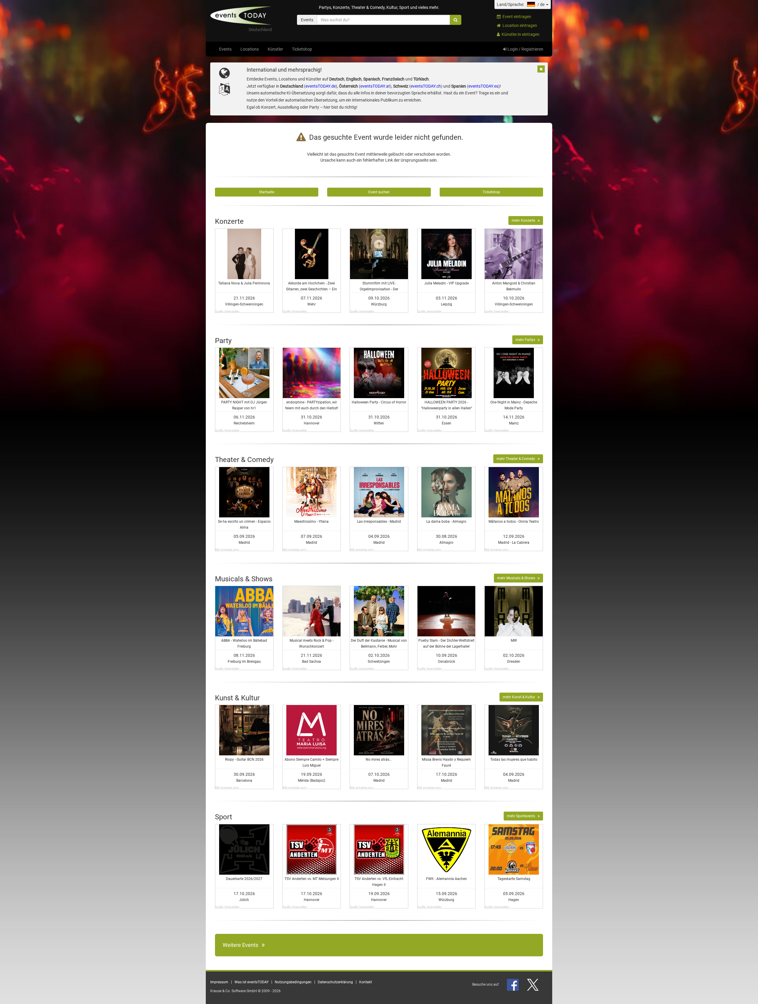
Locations (249, 49)
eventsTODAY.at (375, 86)
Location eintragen (519, 25)
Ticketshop (302, 49)
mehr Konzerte (525, 220)
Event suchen (379, 192)
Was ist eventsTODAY (252, 982)
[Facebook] (513, 984)
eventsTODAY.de (321, 86)
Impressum (219, 982)
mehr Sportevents (522, 816)
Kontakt (365, 982)
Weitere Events (242, 945)
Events (225, 49)
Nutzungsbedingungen (293, 982)
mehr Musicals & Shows (517, 578)
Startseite (266, 192)
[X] (533, 984)
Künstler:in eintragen (519, 34)
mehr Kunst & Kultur (520, 697)
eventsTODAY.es (483, 86)
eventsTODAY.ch (426, 86)
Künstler (275, 49)
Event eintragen (516, 16)
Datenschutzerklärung (335, 982)
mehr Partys (526, 340)
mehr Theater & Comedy (517, 459)
